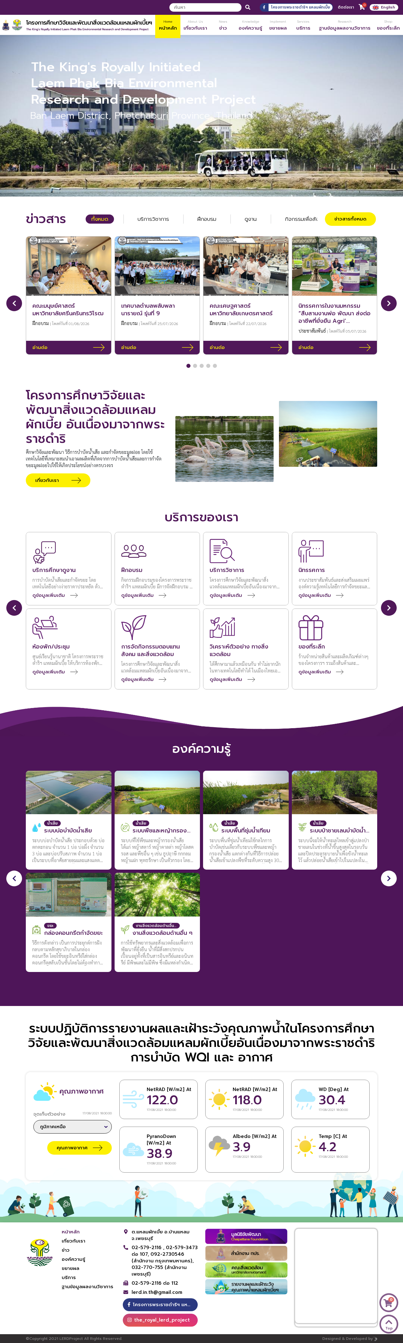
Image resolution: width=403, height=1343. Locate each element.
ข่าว (66, 1250)
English (388, 7)
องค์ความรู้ (73, 1259)
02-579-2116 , (149, 1247)
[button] (188, 366)
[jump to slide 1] (198, 188)
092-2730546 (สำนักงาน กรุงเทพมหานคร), (163, 1257)
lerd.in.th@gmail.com (157, 1292)
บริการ (69, 1277)
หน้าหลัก (71, 1231)
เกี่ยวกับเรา (73, 1240)
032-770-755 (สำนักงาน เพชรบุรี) (159, 1270)
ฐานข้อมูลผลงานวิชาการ (87, 1286)
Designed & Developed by (347, 1338)
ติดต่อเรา (346, 7)
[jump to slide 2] (205, 188)
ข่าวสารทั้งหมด (350, 218)
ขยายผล (70, 1268)
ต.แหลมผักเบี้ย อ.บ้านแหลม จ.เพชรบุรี (161, 1235)
